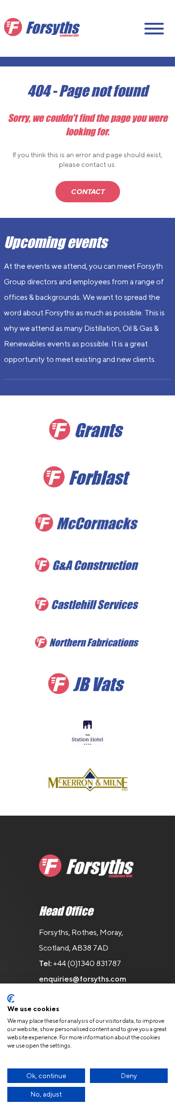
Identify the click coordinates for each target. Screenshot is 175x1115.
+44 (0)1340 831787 (87, 963)
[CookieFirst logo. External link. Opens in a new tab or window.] (11, 998)
